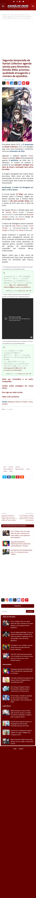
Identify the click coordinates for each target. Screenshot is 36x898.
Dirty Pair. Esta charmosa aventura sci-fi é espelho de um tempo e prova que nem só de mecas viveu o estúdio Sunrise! (22, 657)
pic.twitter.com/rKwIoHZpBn (13, 370)
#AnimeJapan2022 (9, 368)
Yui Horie (19, 230)
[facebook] (20, 1)
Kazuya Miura (11, 212)
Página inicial (5, 14)
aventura (11, 467)
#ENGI (6, 287)
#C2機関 (10, 287)
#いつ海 (16, 285)
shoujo (5, 471)
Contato (21, 748)
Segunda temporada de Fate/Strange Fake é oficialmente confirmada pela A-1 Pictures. (20, 544)
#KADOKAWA (23, 285)
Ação (11, 14)
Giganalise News (19, 469)
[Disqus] (17, 436)
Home (14, 748)
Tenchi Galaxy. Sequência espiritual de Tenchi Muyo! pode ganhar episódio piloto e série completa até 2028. (21, 699)
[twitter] (14, 1)
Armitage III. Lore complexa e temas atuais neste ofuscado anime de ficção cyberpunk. (21, 647)
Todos (11, 471)
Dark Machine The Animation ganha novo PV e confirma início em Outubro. (21, 552)
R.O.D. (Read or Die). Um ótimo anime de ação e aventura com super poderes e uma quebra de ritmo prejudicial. (20, 534)
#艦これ (11, 285)
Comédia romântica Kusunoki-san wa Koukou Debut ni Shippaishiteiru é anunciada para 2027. (22, 680)
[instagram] (17, 1)
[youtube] (23, 1)
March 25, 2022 (23, 374)
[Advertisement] (18, 40)
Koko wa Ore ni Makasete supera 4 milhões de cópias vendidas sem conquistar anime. (21, 732)
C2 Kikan (19, 194)
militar (28, 469)
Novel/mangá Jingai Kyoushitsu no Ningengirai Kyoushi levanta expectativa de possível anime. (21, 723)
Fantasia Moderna (8, 469)
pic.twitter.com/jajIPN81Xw (22, 287)
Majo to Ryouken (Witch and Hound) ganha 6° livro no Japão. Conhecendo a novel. (22, 741)
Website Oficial (14, 402)
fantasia (18, 467)
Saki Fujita (16, 226)
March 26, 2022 (23, 291)
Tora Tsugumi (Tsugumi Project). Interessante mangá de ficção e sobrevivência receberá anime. (20, 689)
